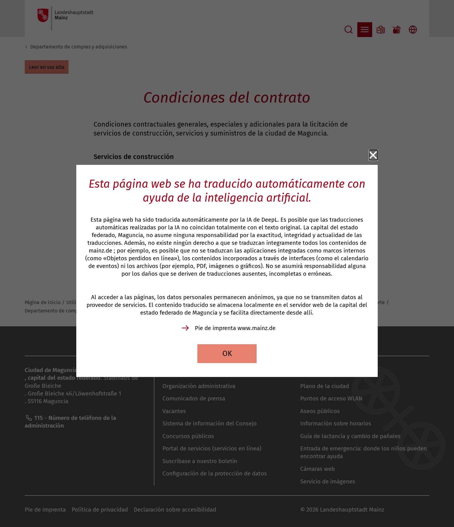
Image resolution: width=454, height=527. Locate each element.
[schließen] (373, 155)
